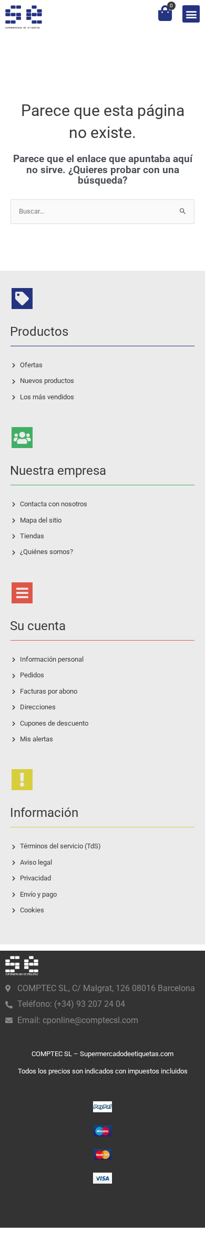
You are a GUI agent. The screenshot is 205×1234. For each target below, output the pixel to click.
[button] (191, 14)
